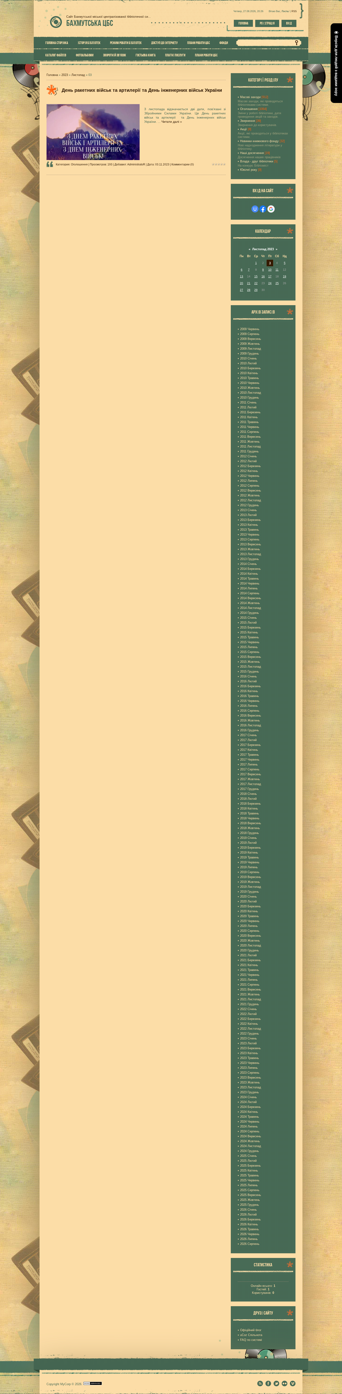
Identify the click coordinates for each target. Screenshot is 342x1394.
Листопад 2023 (263, 249)
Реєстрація (267, 23)
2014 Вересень (250, 598)
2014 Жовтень (250, 603)
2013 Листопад (250, 554)
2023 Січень (248, 1038)
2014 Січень (248, 564)
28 (248, 290)
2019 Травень (249, 857)
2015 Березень (250, 627)
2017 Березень (250, 745)
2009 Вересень (250, 339)
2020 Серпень (249, 931)
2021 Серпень (249, 984)
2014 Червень (249, 583)
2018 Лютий (248, 798)
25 (277, 283)
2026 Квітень (249, 1224)
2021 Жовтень (250, 994)
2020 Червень (249, 921)
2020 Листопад (250, 945)
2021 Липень (249, 979)
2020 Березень (250, 906)
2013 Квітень (249, 524)
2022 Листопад (250, 1028)
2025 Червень (249, 1180)
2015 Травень (249, 637)
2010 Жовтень (250, 388)
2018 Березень (250, 803)
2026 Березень (250, 1219)
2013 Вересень (250, 544)
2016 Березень (250, 686)
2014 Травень (249, 578)
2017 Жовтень (250, 779)
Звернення (247, 121)
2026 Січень (248, 1209)
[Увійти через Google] (271, 209)
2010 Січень (248, 358)
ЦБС (89, 22)
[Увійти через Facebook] (262, 208)
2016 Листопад (250, 725)
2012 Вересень (250, 490)
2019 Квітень (249, 852)
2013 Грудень (249, 559)
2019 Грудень (249, 891)
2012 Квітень (249, 471)
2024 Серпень (249, 1131)
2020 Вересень (250, 935)
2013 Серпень (249, 539)
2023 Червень (249, 1063)
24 (270, 283)
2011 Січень (248, 402)
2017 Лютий (248, 740)
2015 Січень (248, 617)
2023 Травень (249, 1058)
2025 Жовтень (250, 1200)
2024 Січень (248, 1097)
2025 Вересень (250, 1195)
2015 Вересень (250, 657)
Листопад (78, 75)
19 (284, 276)
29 (256, 290)
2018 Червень (249, 818)
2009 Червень (249, 329)
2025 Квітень (249, 1170)
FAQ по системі (251, 1340)
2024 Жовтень (250, 1141)
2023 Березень (250, 1048)
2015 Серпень (249, 652)
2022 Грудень (249, 1033)
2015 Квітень (249, 632)
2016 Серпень (249, 710)
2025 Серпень (249, 1190)
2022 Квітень (249, 1023)
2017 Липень (249, 764)
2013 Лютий (248, 515)
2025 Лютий (248, 1160)
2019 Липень (249, 867)
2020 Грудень (249, 950)
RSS (294, 11)
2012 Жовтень (250, 495)
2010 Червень (249, 383)
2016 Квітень (249, 691)
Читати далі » (171, 121)
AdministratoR (136, 164)
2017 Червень (249, 759)
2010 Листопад (250, 392)
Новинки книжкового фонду (259, 141)
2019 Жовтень (250, 882)
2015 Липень (249, 647)
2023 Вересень (250, 1077)
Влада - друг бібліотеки (256, 161)
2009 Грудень (249, 353)
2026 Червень (249, 1234)
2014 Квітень (249, 573)
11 (276, 269)
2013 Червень (249, 534)
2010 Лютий (248, 363)
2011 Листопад (250, 446)
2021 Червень (249, 975)
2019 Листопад (250, 886)
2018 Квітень (249, 808)
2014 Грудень (249, 613)
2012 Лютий (248, 461)
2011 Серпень (249, 432)
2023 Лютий (248, 1043)
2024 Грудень (249, 1151)
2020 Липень (249, 926)
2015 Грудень (249, 671)
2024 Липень (249, 1126)
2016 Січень (248, 676)
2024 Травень (249, 1116)
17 (270, 276)
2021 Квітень (249, 965)
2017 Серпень (249, 769)
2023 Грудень (249, 1092)
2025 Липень (249, 1185)
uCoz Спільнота (251, 1335)
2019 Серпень (249, 872)
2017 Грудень (249, 789)
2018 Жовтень (250, 828)
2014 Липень (249, 588)
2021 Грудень (249, 1004)
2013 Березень (250, 520)
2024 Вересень (250, 1136)
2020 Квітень (249, 911)
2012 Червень (249, 476)
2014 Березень (250, 569)
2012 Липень (249, 480)
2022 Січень (248, 1009)
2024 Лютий (248, 1102)
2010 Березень (250, 368)
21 (248, 283)
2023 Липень (249, 1067)
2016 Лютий (248, 681)
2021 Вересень (250, 989)
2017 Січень (248, 735)
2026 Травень (249, 1229)
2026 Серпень (249, 1244)
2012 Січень (248, 456)
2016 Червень (249, 701)
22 (256, 283)
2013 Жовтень (250, 549)
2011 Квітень (249, 417)
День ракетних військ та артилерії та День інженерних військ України (142, 90)
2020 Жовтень (250, 940)
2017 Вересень (250, 774)
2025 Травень (249, 1175)
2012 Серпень (249, 485)
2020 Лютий (248, 901)
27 (241, 290)
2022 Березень (250, 1019)
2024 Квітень (249, 1112)
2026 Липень (249, 1239)
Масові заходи (250, 97)
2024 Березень (250, 1107)
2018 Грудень (249, 833)
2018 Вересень (250, 823)
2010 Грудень (249, 397)
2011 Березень (250, 412)
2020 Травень (249, 916)
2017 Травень (249, 754)
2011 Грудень (249, 451)
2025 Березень (250, 1165)
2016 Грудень (249, 730)
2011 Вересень (250, 436)
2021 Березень (250, 960)
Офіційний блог (251, 1330)
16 (263, 276)
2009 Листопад (250, 348)
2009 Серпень (249, 334)
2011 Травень (249, 422)
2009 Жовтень (250, 343)
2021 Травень (249, 970)
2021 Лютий (248, 955)
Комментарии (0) (182, 164)
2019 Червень (249, 862)
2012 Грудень (249, 505)
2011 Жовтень (250, 441)
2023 (64, 75)
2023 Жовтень (250, 1082)
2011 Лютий (248, 407)
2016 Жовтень (250, 720)
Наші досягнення (252, 153)
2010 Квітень (249, 373)
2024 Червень (249, 1121)
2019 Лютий (248, 842)
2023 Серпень (249, 1072)
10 (270, 269)
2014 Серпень (249, 593)
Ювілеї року (248, 169)
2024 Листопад (250, 1146)
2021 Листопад (250, 999)
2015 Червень (249, 642)
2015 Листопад (250, 666)
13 (241, 276)
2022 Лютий (248, 1014)
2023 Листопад (250, 1087)
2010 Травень (249, 378)
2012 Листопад (250, 500)
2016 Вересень (250, 715)
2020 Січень (248, 896)
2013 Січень (248, 510)
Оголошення (79, 164)
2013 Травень (249, 529)
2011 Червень (249, 427)
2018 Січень (248, 794)
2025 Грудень (249, 1204)
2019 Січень (248, 838)
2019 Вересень (250, 877)
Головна (243, 23)
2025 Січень (248, 1156)
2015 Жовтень (250, 661)
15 (256, 276)
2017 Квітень (249, 750)
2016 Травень (249, 696)
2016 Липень (249, 705)
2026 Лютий (248, 1214)
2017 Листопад (250, 784)
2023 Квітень (249, 1053)
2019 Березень (250, 847)
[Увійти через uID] (254, 208)
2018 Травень (249, 813)
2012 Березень (250, 466)
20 (241, 283)
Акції (243, 129)
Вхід (289, 23)
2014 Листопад (250, 608)
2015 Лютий (248, 622)
